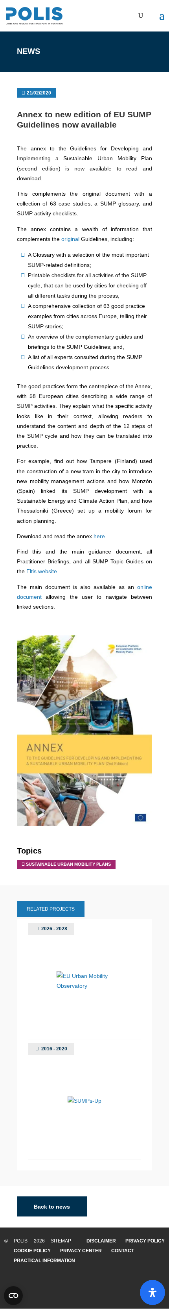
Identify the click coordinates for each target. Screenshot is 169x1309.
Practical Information (44, 1260)
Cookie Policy (32, 1250)
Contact (122, 1250)
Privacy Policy (145, 1241)
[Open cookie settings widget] (13, 1295)
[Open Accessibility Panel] (152, 1292)
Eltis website (41, 571)
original (71, 239)
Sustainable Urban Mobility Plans (68, 864)
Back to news (52, 1206)
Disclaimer (101, 1241)
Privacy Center (81, 1250)
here (99, 536)
